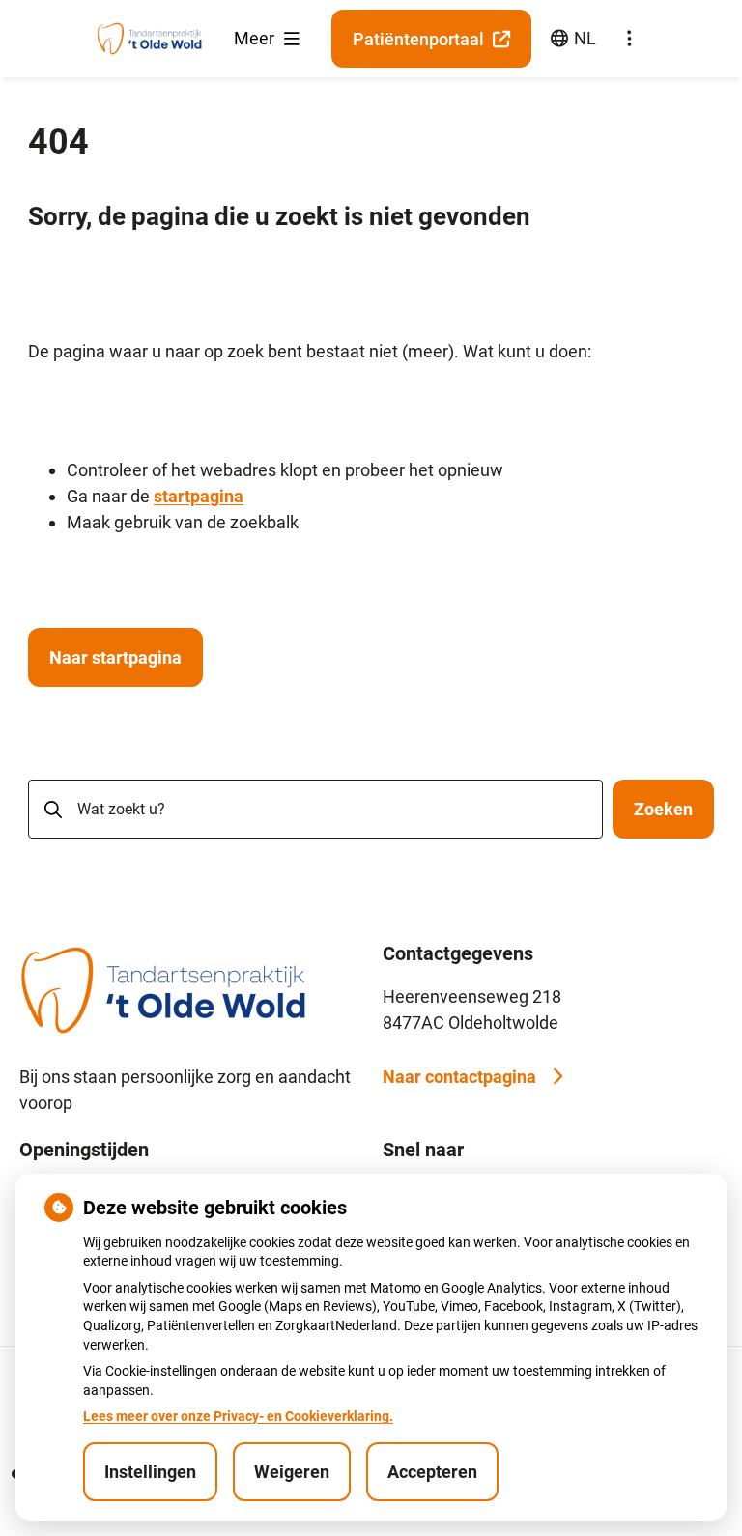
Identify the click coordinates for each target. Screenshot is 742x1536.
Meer (256, 38)
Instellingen (150, 1472)
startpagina (198, 496)
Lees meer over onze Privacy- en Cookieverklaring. (238, 1416)
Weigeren (291, 1472)
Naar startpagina (115, 657)
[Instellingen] (629, 38)
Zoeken (663, 809)
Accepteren (432, 1472)
